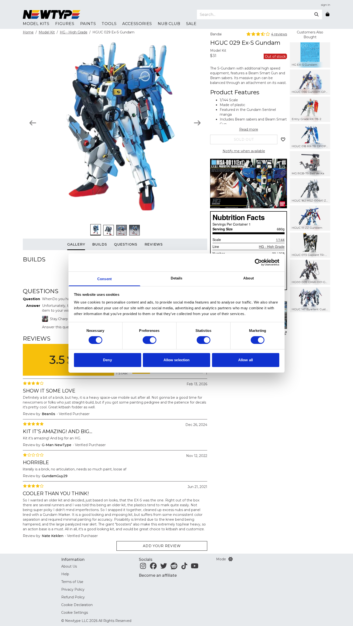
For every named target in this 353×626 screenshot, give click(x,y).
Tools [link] (109, 23)
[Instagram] (143, 567)
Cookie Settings (74, 612)
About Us (69, 566)
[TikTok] (184, 567)
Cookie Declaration (77, 605)
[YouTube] (194, 567)
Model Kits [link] (36, 23)
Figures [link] (64, 23)
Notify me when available (244, 151)
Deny (107, 360)
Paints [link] (88, 23)
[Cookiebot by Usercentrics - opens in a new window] (258, 262)
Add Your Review (162, 546)
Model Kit (47, 32)
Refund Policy (73, 597)
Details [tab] (177, 278)
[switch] (149, 340)
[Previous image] (33, 123)
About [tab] (248, 278)
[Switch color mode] (230, 559)
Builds (99, 244)
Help (65, 574)
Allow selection (177, 360)
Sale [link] (191, 23)
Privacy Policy (73, 589)
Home (28, 32)
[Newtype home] (51, 14)
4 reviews (279, 34)
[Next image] (197, 123)
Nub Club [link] (169, 23)
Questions (125, 244)
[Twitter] (163, 567)
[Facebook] (153, 567)
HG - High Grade (73, 32)
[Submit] (316, 14)
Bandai (216, 34)
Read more (248, 129)
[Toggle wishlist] (283, 139)
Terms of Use (72, 582)
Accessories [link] (137, 23)
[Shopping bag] (327, 14)
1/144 (280, 239)
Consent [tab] (104, 279)
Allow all (245, 360)
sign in (325, 4)
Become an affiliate (158, 575)
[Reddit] (174, 567)
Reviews (154, 244)
